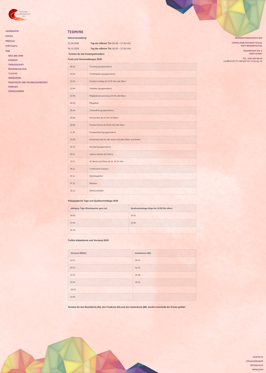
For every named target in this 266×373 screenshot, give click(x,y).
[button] (34, 51)
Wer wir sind (15, 55)
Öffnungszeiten (17, 69)
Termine (13, 73)
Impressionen (16, 91)
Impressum (257, 369)
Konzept (13, 60)
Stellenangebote (254, 361)
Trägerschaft (16, 64)
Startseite (258, 357)
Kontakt (13, 86)
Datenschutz (256, 365)
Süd (8, 51)
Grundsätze (12, 31)
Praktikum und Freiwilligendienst (28, 82)
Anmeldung (14, 78)
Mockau (10, 41)
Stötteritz (11, 46)
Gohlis (9, 36)
